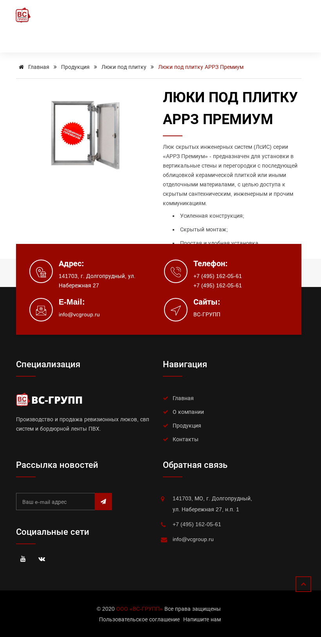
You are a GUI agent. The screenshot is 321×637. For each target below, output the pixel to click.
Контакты (185, 439)
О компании (188, 412)
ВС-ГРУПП (206, 314)
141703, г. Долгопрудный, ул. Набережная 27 (97, 281)
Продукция (75, 67)
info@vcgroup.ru (79, 314)
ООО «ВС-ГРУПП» (139, 609)
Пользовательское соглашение (139, 619)
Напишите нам (202, 619)
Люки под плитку (123, 67)
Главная (38, 67)
